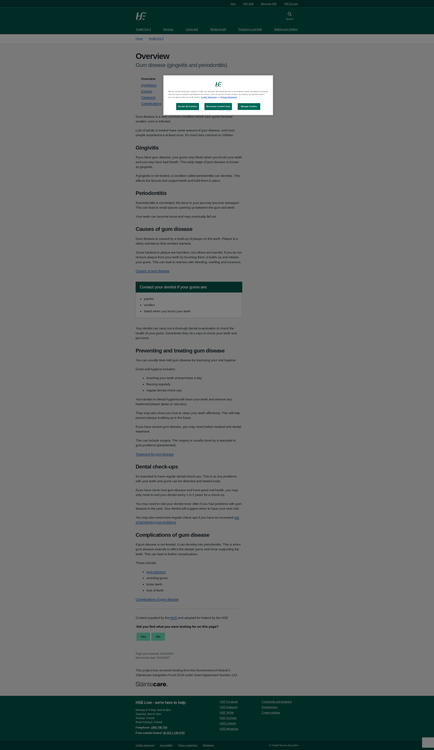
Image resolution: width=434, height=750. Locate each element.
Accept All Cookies (187, 106)
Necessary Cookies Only (218, 106)
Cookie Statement (209, 97)
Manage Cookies (249, 106)
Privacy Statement (229, 97)
